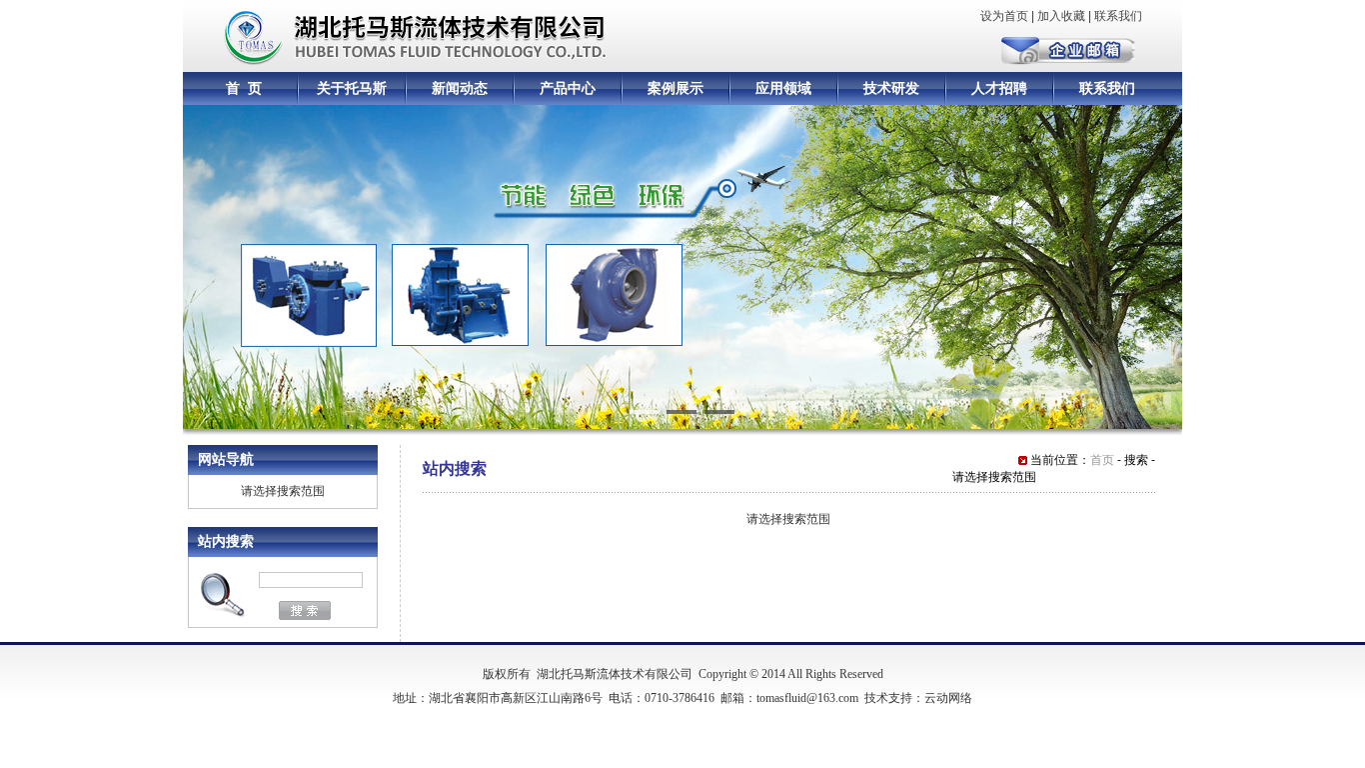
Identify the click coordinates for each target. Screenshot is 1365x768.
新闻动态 (460, 88)
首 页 (244, 88)
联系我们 (1118, 16)
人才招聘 (999, 88)
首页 (1102, 460)
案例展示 (675, 88)
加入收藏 (1061, 16)
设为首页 (1004, 16)
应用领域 (783, 88)
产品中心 (568, 88)
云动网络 (948, 698)
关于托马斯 (352, 88)
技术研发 (891, 88)
